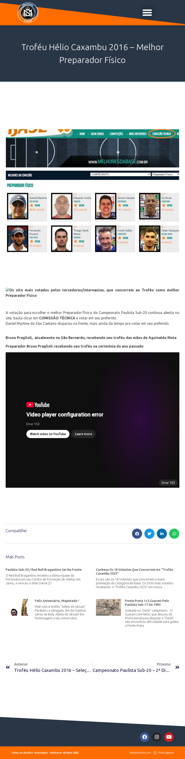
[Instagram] (157, 737)
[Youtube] (169, 737)
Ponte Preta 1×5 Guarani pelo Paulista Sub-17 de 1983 (147, 602)
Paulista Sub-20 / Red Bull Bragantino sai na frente (44, 569)
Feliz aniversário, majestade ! (57, 601)
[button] (147, 12)
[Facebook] (144, 737)
